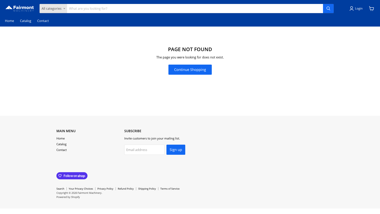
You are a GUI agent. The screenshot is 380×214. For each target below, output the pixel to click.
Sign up (176, 149)
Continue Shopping (190, 69)
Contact (43, 21)
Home (9, 21)
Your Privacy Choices (81, 188)
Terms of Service (170, 188)
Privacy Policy (105, 188)
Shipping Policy (147, 188)
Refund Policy (126, 188)
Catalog (25, 21)
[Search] (328, 8)
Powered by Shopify (68, 197)
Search (60, 188)
